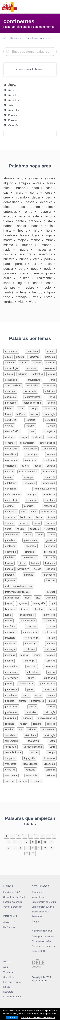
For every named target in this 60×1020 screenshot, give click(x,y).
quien (49, 273)
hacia (49, 226)
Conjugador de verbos (43, 936)
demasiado (11, 202)
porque (8, 273)
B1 (14, 922)
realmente (44, 278)
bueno (20, 188)
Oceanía (13, 125)
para (6, 264)
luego (36, 235)
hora (23, 235)
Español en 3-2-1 (11, 892)
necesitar (44, 249)
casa (48, 188)
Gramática (37, 892)
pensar (8, 269)
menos (35, 240)
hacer (35, 226)
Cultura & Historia (12, 996)
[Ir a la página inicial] (5, 38)
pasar (49, 264)
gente (20, 221)
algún (49, 178)
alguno (8, 183)
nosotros (45, 254)
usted (48, 297)
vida (21, 302)
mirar (49, 240)
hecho (22, 230)
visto (32, 302)
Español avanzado (12, 902)
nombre (25, 254)
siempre (9, 287)
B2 (4, 927)
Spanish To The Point (14, 897)
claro (19, 192)
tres (35, 297)
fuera (7, 221)
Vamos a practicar (12, 907)
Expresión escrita (40, 911)
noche (7, 254)
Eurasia (12, 115)
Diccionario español (41, 941)
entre (28, 211)
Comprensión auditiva (43, 907)
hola (49, 230)
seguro (21, 283)
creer (7, 197)
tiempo (37, 292)
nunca (23, 259)
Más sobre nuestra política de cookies (38, 1017)
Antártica (13, 95)
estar (23, 216)
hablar (21, 226)
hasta (7, 230)
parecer (20, 264)
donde (35, 207)
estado (8, 216)
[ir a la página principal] (9, 7)
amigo (23, 183)
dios (22, 207)
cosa (48, 192)
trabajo (21, 297)
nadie (24, 249)
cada (35, 188)
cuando (21, 197)
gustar (48, 221)
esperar (46, 211)
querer (35, 273)
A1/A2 (6, 922)
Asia (10, 105)
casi (6, 192)
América (13, 90)
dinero (8, 207)
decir (49, 197)
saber (7, 283)
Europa (12, 120)
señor (49, 283)
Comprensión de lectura (44, 902)
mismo (8, 245)
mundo (46, 245)
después (46, 202)
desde (29, 202)
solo (48, 287)
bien (6, 188)
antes (37, 183)
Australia (13, 110)
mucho (27, 245)
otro (36, 259)
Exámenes (37, 916)
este (36, 216)
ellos (49, 207)
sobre (30, 287)
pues (22, 273)
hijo (36, 230)
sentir (36, 283)
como (34, 192)
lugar (49, 235)
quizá (7, 278)
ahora (7, 178)
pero (22, 269)
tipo (50, 292)
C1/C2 (12, 927)
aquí (50, 183)
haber (7, 226)
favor (48, 216)
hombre (9, 235)
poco (35, 269)
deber (36, 197)
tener (24, 292)
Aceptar (12, 1017)
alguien (34, 178)
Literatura (8, 991)
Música (7, 987)
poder (48, 269)
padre (48, 259)
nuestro (8, 259)
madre (8, 240)
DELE (5, 967)
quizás (24, 278)
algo (20, 178)
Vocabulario (38, 897)
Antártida (14, 100)
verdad (8, 302)
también (9, 292)
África (12, 85)
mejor (22, 240)
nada (7, 249)
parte (35, 264)
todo (6, 297)
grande (34, 221)
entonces (10, 211)
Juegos (35, 921)
